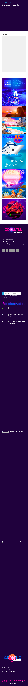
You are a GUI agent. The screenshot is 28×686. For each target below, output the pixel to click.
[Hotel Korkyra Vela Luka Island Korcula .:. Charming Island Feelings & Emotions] (14, 133)
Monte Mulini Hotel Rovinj (16, 431)
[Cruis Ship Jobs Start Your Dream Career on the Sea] (14, 168)
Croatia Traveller (11, 5)
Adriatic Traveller (6, 669)
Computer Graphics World (8, 671)
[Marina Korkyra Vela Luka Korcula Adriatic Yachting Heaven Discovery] (14, 105)
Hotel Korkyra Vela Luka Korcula (17, 541)
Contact (4, 673)
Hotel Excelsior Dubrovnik (16, 307)
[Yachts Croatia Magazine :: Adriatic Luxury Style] (14, 197)
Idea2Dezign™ (5, 667)
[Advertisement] (14, 22)
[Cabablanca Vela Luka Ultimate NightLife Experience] (14, 219)
